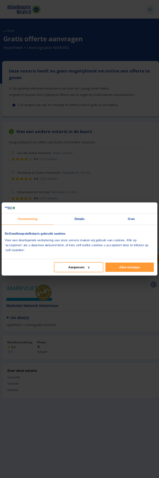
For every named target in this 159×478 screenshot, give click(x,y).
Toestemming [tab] (27, 219)
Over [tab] (131, 219)
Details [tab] (80, 219)
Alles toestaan (129, 267)
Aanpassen (76, 267)
